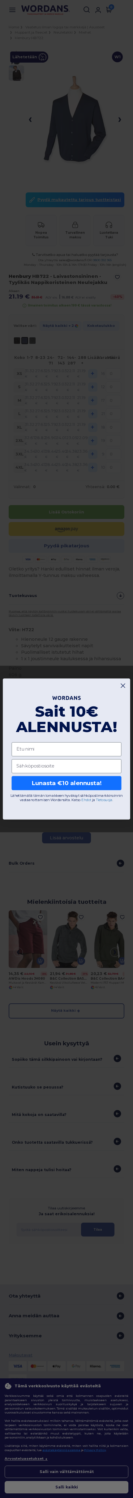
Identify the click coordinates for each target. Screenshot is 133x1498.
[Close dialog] (123, 686)
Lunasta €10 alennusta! (66, 783)
